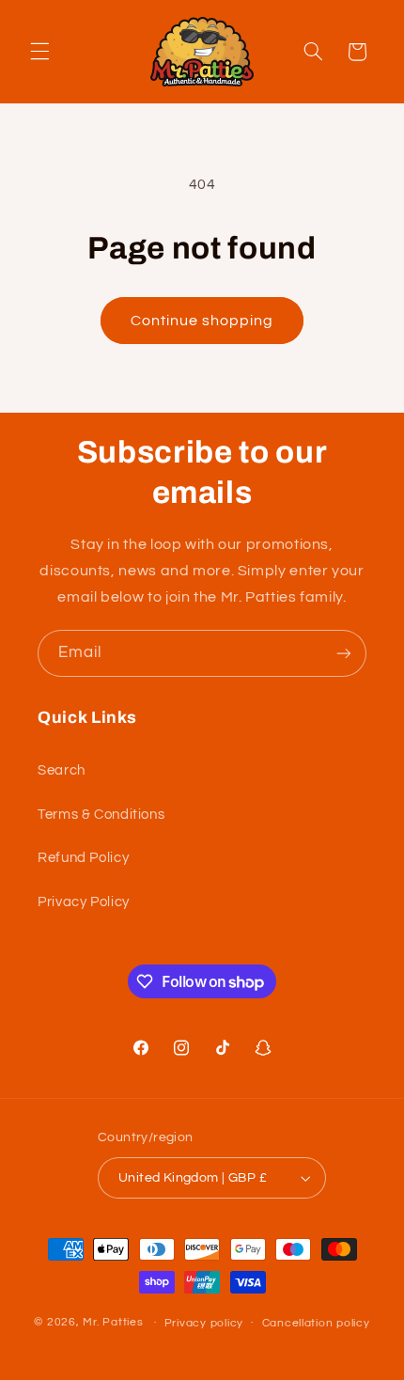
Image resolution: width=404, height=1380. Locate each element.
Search (61, 770)
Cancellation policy (316, 1323)
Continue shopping (202, 320)
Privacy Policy (84, 902)
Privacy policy (203, 1323)
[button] (39, 51)
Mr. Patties (113, 1322)
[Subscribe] (343, 653)
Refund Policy (83, 858)
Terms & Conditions (101, 815)
